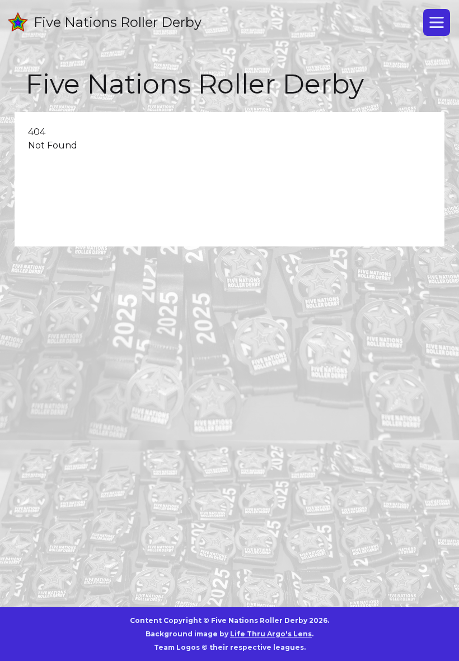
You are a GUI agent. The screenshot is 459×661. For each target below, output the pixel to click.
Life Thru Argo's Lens (271, 634)
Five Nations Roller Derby (118, 22)
